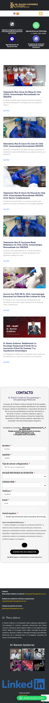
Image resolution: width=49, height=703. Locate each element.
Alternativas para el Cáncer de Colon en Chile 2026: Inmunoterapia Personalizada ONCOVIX (23, 144)
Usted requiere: (9, 513)
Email (5, 500)
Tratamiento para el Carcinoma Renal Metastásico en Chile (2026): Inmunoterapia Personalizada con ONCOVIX (22, 245)
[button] (41, 13)
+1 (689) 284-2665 (38, 33)
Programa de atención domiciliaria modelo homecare (36, 45)
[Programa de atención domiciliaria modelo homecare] (36, 38)
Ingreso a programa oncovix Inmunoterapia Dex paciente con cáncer (12, 31)
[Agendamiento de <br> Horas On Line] (12, 38)
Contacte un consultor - (22, 428)
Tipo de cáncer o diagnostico (15, 464)
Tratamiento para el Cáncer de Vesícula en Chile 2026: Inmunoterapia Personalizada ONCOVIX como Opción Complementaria (24, 195)
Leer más (6, 110)
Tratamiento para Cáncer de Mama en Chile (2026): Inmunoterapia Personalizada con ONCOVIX (22, 94)
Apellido (6, 455)
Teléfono (6, 491)
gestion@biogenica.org (24, 433)
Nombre (6, 446)
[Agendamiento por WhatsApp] (36, 25)
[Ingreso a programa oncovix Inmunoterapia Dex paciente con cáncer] (12, 24)
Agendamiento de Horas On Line (12, 45)
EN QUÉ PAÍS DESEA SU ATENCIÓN (18, 473)
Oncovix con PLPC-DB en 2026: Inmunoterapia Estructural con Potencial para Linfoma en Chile (24, 295)
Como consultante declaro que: (13, 522)
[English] (14, 14)
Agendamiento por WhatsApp (36, 31)
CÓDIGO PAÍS (8, 482)
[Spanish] (17, 14)
